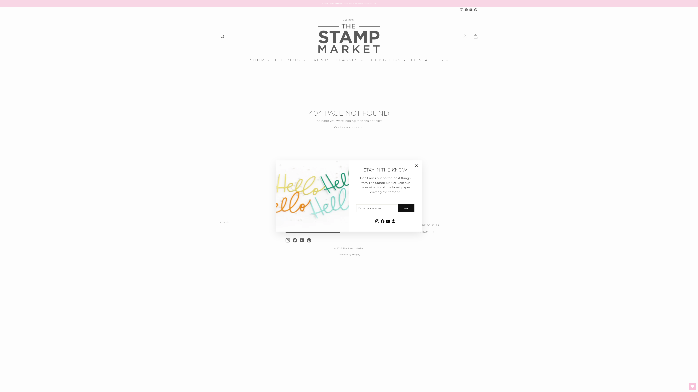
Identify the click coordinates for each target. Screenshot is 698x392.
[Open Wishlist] (692, 386)
